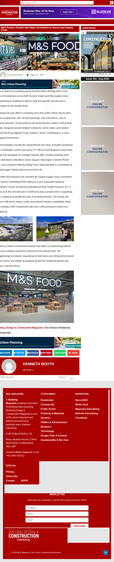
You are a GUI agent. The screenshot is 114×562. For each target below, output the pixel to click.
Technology (47, 431)
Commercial (47, 404)
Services (45, 418)
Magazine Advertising (87, 409)
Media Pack (81, 404)
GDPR (24, 480)
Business (46, 426)
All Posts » (28, 370)
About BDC (81, 400)
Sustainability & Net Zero (55, 440)
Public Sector (48, 409)
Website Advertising (86, 413)
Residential (47, 400)
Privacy (10, 472)
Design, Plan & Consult (54, 435)
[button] (2, 2)
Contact (10, 480)
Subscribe (12, 476)
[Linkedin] (111, 2)
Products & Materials (52, 413)
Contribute (81, 418)
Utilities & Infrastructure (54, 422)
